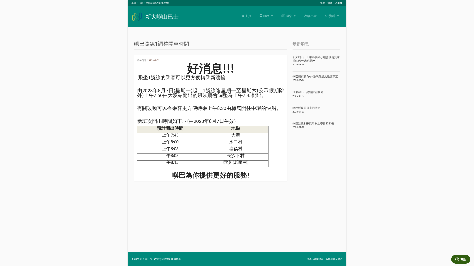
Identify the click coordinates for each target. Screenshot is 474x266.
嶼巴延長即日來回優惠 (306, 108)
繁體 (322, 2)
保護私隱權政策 (315, 259)
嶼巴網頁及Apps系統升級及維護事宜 (315, 76)
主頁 (133, 2)
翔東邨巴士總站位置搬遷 (308, 92)
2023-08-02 (153, 60)
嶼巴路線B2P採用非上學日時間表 (313, 123)
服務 (266, 16)
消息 (141, 2)
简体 (330, 2)
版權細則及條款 (334, 259)
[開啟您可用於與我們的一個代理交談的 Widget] (460, 259)
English (339, 2)
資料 (332, 16)
